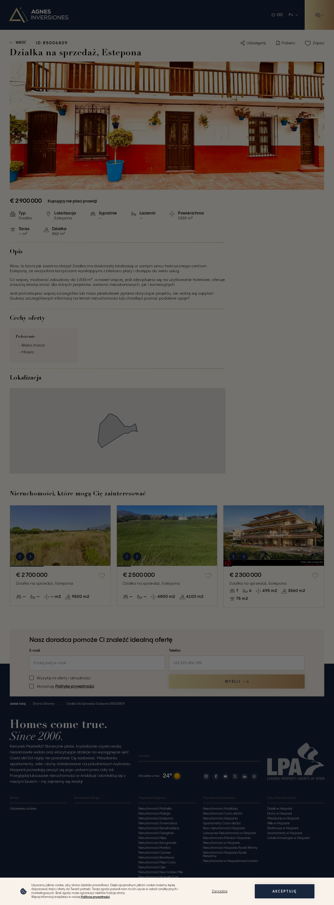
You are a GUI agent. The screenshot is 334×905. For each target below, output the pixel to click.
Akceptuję (284, 891)
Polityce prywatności (95, 897)
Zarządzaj (219, 891)
